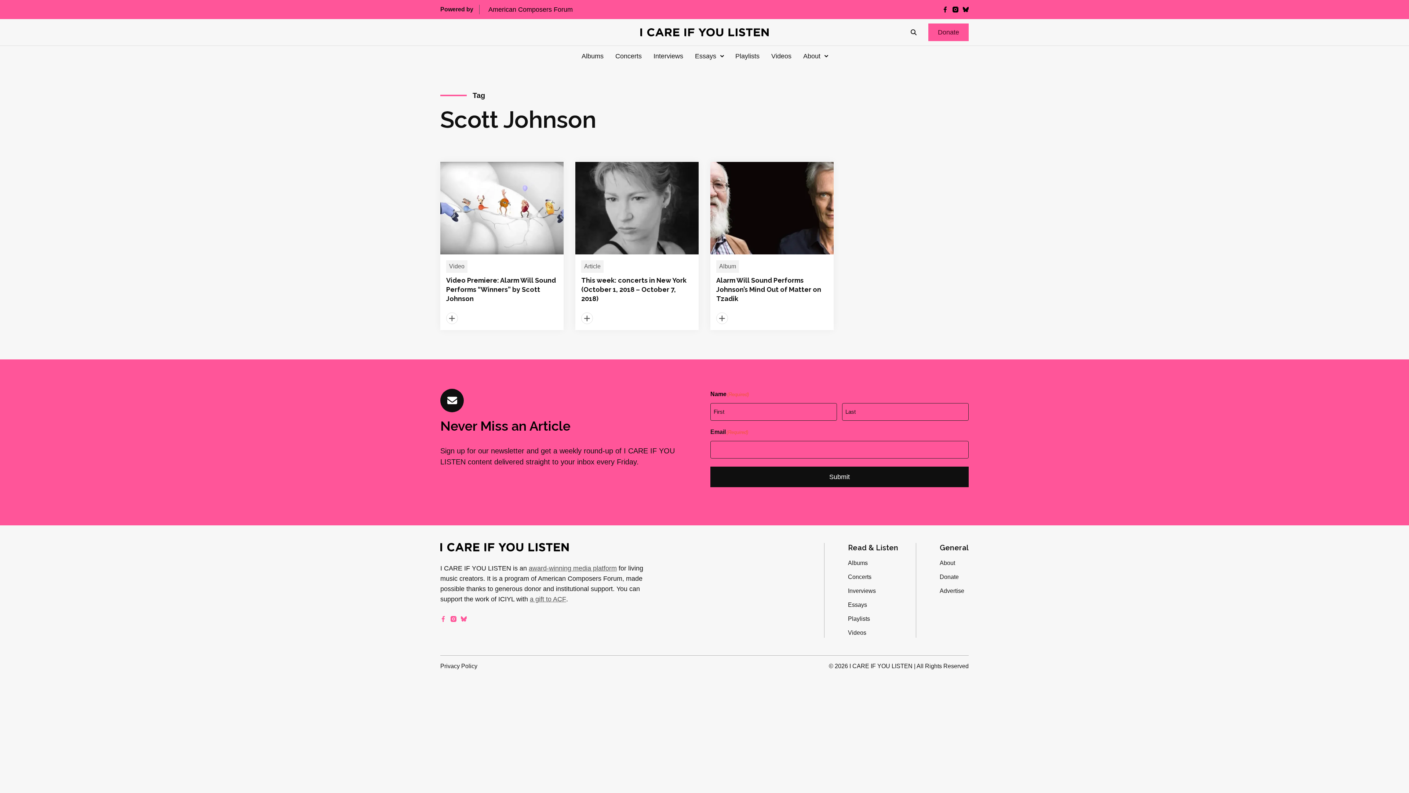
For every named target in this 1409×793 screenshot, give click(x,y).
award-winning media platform (573, 568)
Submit (839, 477)
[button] (948, 32)
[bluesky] (966, 9)
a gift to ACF (548, 599)
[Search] (913, 32)
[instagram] (955, 9)
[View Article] (502, 246)
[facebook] (945, 9)
